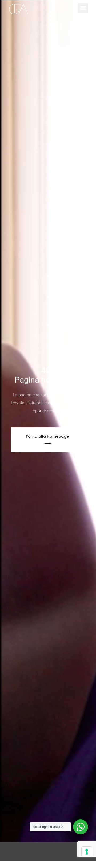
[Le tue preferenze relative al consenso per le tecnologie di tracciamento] (87, 852)
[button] (83, 8)
